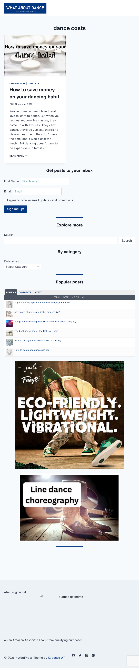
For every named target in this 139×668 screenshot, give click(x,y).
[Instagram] (87, 655)
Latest (38, 292)
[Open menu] (132, 8)
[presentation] (35, 55)
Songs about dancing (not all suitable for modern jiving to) (45, 321)
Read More (18, 155)
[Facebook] (73, 655)
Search (9, 234)
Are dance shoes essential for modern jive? (37, 312)
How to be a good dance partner (31, 350)
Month (75, 297)
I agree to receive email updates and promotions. (40, 200)
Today (57, 297)
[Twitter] (80, 655)
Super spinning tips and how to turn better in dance (42, 302)
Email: (8, 191)
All (83, 297)
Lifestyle (33, 83)
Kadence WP (56, 657)
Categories (11, 261)
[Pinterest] (93, 655)
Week (65, 297)
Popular (11, 292)
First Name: (12, 181)
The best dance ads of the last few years (36, 331)
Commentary (17, 83)
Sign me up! (15, 209)
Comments (25, 292)
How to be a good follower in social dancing (37, 340)
